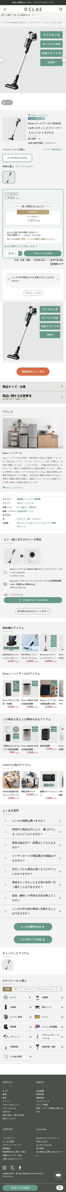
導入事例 (40, 1148)
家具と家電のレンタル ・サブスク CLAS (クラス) (33, 2)
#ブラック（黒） (24, 519)
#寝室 (53, 523)
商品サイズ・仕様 (14, 386)
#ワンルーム (22, 523)
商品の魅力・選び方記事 (13, 1115)
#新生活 (32, 507)
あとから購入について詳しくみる (19, 246)
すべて (5, 1091)
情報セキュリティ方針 (12, 1155)
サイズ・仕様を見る (52, 149)
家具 (16, 989)
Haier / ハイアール (25, 503)
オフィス (27, 989)
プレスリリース (43, 1101)
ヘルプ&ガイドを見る (31, 939)
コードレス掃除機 (32, 499)
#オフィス (21, 526)
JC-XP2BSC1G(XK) (17, 158)
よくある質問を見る (31, 926)
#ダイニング (34, 523)
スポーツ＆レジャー (45, 989)
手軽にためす (42, 1141)
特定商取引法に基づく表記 (14, 1152)
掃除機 (20, 499)
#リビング (45, 523)
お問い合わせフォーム (12, 1159)
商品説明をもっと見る (33, 371)
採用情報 (40, 1094)
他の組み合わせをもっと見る (31, 611)
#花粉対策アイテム (25, 511)
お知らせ (6, 1111)
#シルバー (37, 519)
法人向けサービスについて (47, 1138)
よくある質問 (8, 1141)
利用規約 (6, 1148)
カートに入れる (44, 253)
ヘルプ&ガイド (9, 1138)
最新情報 (40, 1098)
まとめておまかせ (44, 1145)
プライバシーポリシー (12, 1145)
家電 (7, 989)
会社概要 (40, 1091)
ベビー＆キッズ (9, 1108)
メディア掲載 (42, 1105)
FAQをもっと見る (33, 293)
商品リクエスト (9, 1118)
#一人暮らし (22, 507)
